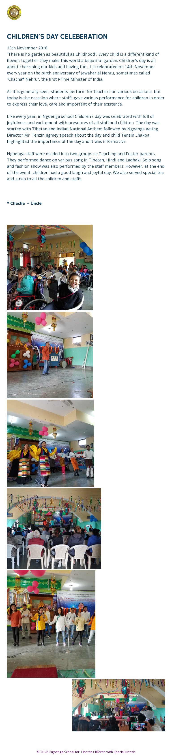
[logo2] (41, 12)
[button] (150, 12)
